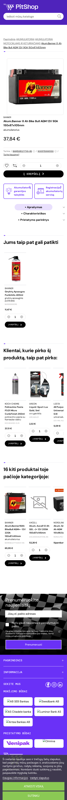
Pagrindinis (9, 39)
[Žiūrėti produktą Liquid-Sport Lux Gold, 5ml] (40, 384)
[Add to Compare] (15, 166)
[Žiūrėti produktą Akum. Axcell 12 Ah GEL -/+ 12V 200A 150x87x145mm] (40, 503)
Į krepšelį (31, 174)
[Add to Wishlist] (6, 166)
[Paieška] (59, 16)
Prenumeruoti (33, 644)
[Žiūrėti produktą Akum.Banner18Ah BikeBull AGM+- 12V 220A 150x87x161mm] (15, 503)
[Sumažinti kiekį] (24, 165)
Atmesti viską (33, 786)
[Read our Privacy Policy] (59, 631)
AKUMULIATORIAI (25, 39)
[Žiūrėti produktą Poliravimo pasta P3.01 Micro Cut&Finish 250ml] (15, 384)
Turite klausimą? (11, 154)
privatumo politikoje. (21, 636)
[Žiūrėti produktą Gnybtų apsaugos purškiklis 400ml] (15, 269)
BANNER (7, 117)
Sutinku (34, 796)
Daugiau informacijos (15, 777)
